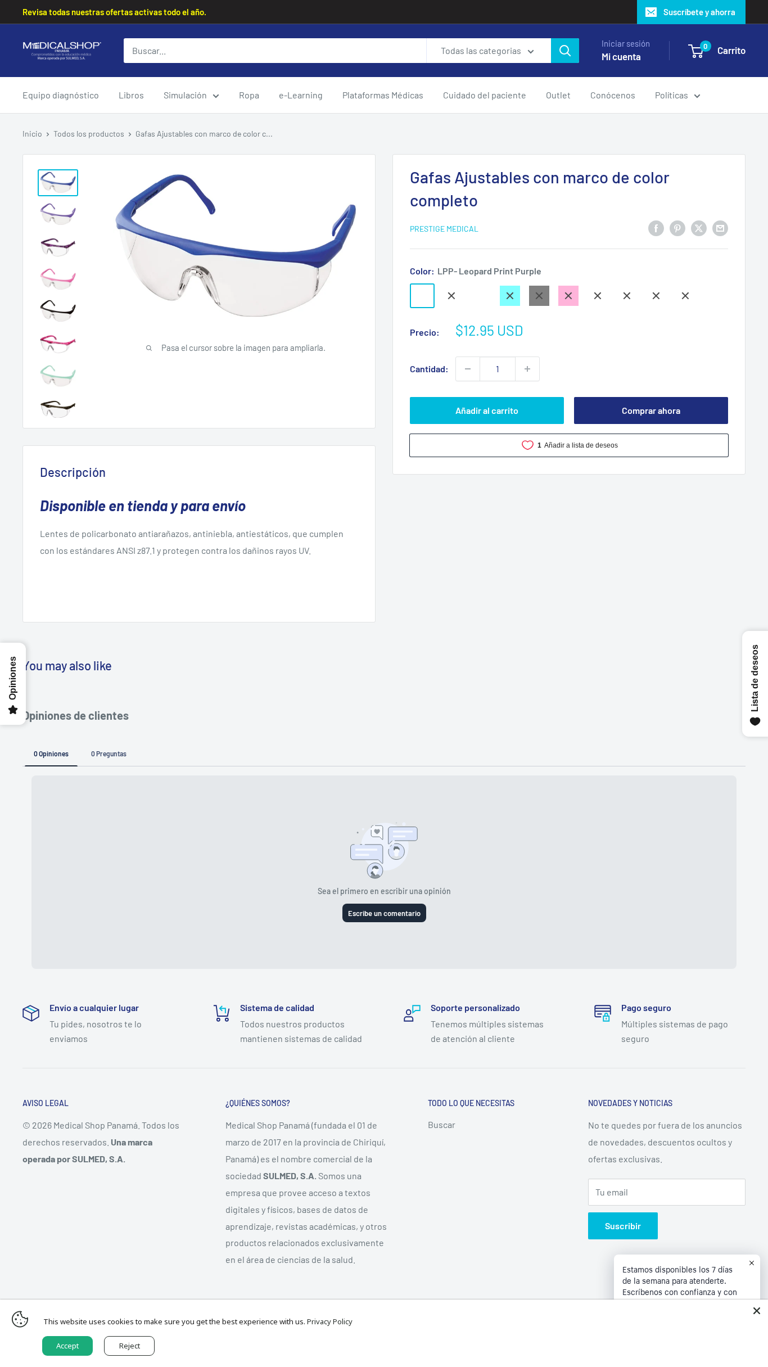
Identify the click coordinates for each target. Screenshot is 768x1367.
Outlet (558, 94)
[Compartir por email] (720, 227)
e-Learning (301, 94)
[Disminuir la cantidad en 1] (468, 369)
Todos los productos (88, 133)
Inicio (32, 133)
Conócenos (612, 94)
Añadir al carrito (486, 410)
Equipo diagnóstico (60, 94)
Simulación (185, 94)
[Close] (756, 1310)
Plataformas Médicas (382, 94)
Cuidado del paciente (484, 94)
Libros (131, 94)
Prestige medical (444, 228)
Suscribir (623, 1225)
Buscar (441, 1124)
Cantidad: (429, 368)
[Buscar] (565, 50)
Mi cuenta (621, 56)
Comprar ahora (651, 410)
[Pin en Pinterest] (677, 227)
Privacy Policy (330, 1321)
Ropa (249, 94)
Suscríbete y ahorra (699, 12)
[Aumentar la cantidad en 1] (527, 369)
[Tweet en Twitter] (699, 227)
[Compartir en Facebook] (656, 227)
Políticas (671, 94)
